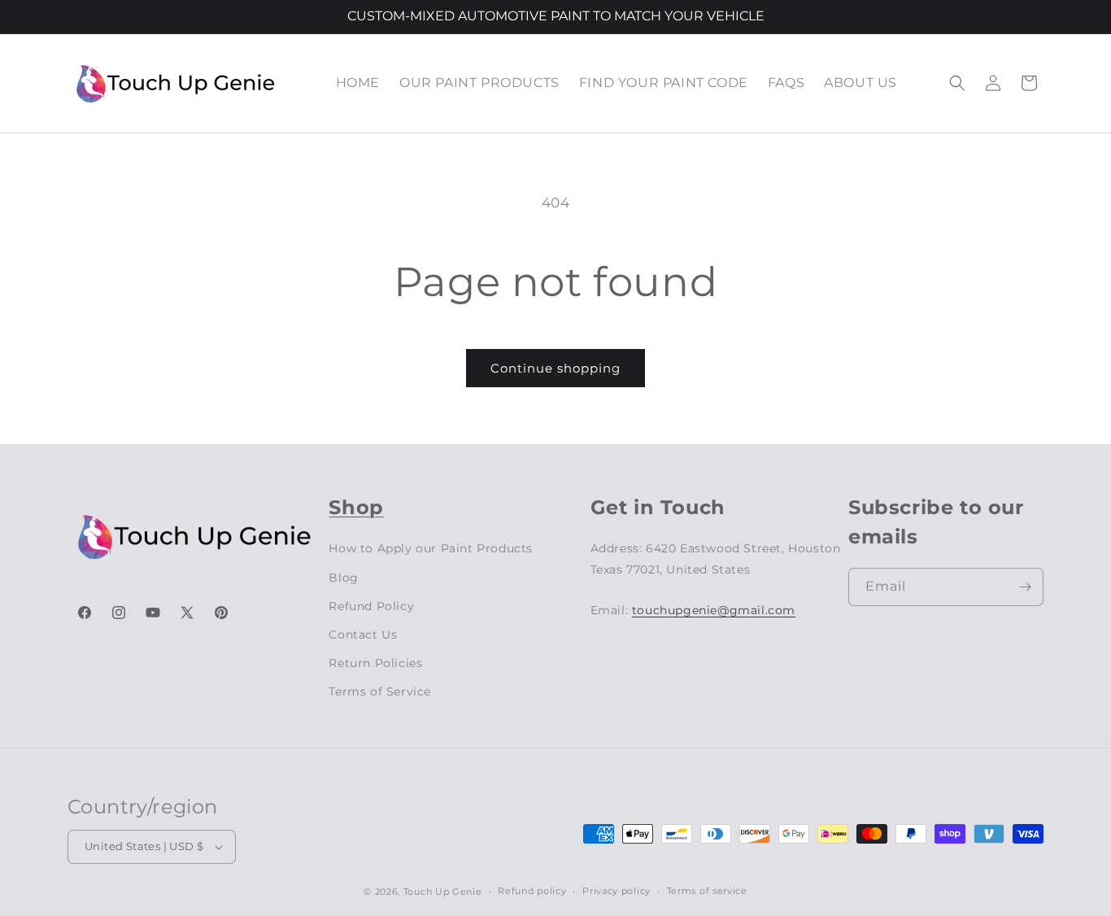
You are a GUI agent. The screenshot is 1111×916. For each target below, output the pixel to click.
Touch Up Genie (442, 891)
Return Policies (375, 663)
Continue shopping (555, 368)
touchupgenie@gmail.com (713, 610)
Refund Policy (371, 606)
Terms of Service (380, 691)
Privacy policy (616, 890)
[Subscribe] (1025, 587)
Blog (343, 577)
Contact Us (363, 634)
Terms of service (707, 890)
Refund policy (532, 890)
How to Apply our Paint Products (431, 548)
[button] (957, 83)
